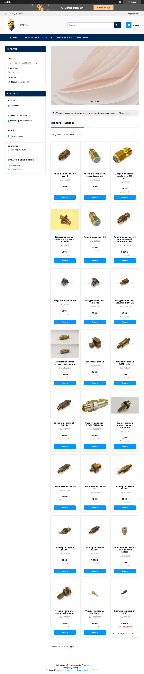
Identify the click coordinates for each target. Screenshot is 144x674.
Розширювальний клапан (125, 487)
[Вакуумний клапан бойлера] (95, 283)
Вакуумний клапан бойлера (94, 301)
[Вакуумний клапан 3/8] (65, 283)
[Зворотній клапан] (95, 344)
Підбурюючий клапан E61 (95, 487)
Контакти (82, 37)
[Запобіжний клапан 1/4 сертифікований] (65, 344)
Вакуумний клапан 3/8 (65, 300)
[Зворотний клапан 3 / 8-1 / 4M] (65, 405)
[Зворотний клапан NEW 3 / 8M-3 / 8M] (95, 405)
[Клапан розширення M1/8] (125, 593)
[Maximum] (11, 30)
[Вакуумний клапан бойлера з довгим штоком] (65, 219)
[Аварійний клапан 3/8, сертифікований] (95, 156)
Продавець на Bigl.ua (72, 668)
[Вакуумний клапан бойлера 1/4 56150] (125, 283)
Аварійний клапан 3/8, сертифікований (95, 175)
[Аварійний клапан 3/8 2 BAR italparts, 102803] (125, 530)
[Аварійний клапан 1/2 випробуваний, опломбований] (125, 219)
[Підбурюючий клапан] (65, 469)
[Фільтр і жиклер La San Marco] (95, 593)
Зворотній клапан (95, 362)
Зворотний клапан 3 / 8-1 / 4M (65, 424)
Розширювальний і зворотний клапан (64, 612)
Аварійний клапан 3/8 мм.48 (65, 175)
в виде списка (137, 135)
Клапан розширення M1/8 (124, 612)
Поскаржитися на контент (65, 670)
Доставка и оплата (61, 37)
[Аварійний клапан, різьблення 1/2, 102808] (125, 156)
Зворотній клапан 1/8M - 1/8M (125, 363)
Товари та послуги (32, 37)
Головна (12, 37)
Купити (65, 197)
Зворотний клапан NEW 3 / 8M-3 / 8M (94, 424)
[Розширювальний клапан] (125, 469)
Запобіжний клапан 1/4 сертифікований (65, 363)
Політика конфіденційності (87, 670)
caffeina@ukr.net (17, 165)
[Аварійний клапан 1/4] (95, 219)
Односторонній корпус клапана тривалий (125, 425)
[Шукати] (117, 25)
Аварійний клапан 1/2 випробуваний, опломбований (125, 239)
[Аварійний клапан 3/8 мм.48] (65, 156)
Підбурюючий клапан (65, 486)
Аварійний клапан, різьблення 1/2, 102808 (124, 176)
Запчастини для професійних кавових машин (96, 113)
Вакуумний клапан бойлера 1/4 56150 (124, 301)
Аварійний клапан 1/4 (95, 237)
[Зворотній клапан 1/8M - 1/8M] (125, 344)
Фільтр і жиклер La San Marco (94, 612)
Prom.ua (85, 665)
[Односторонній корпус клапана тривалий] (125, 405)
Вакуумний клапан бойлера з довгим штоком (64, 239)
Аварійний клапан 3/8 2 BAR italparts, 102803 (125, 549)
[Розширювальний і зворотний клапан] (65, 593)
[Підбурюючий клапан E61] (95, 469)
